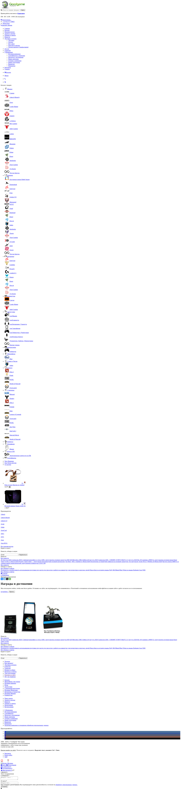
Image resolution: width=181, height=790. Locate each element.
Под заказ (11, 44)
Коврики (10, 175)
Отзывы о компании (14, 61)
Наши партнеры (13, 59)
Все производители (7, 546)
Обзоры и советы (10, 35)
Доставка (11, 40)
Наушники (10, 256)
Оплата (10, 42)
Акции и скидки (10, 33)
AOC (2, 537)
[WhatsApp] (10, 579)
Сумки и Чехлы (12, 361)
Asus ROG (4, 543)
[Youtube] (5, 735)
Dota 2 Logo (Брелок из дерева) (14, 485)
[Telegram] (4, 579)
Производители (10, 32)
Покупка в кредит (14, 45)
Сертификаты (11, 458)
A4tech (3, 514)
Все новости (5, 558)
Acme (2, 524)
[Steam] (5, 738)
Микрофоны (11, 354)
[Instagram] (5, 737)
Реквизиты (11, 66)
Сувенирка (10, 390)
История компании (14, 54)
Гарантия (7, 50)
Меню (6, 75)
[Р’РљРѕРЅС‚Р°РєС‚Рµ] (2, 579)
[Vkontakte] (5, 732)
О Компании (9, 52)
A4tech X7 (4, 521)
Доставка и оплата (10, 38)
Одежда (9, 368)
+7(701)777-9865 (9, 22)
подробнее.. (4, 591)
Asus (2, 540)
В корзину (4, 786)
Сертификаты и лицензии (16, 55)
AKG (2, 533)
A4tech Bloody (5, 517)
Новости (7, 37)
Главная (7, 28)
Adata (2, 527)
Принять (11, 591)
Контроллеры (11, 347)
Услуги (7, 49)
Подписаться (23, 554)
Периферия (11, 444)
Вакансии (11, 64)
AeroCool (4, 530)
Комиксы (10, 441)
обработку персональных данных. (66, 784)
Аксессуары (11, 312)
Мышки (9, 89)
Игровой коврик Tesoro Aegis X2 (15, 506)
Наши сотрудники (14, 62)
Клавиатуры (11, 296)
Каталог (7, 30)
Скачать (7, 69)
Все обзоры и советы (7, 568)
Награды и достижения (15, 57)
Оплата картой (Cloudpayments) (18, 47)
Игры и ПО (11, 451)
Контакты (8, 67)
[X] (7, 579)
